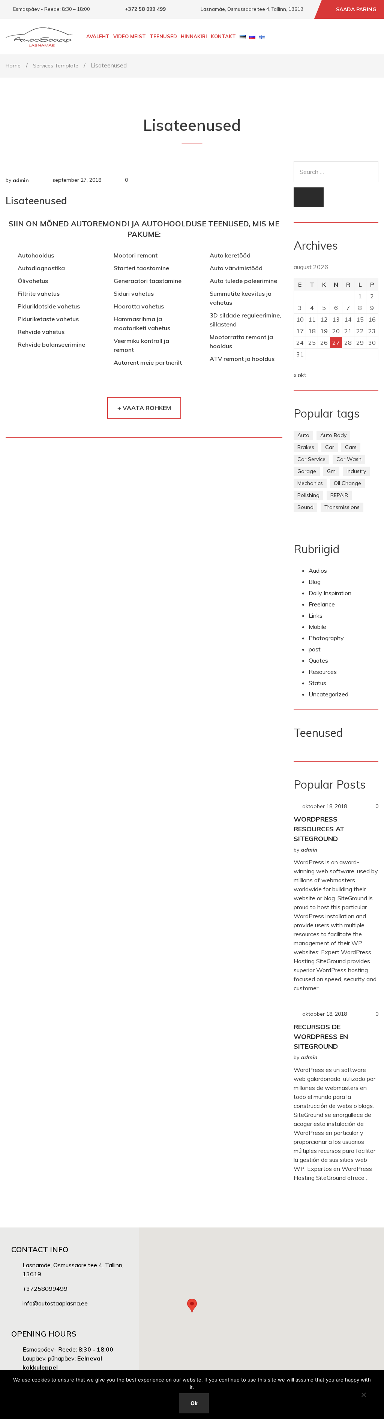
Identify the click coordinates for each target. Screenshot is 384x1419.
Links (315, 615)
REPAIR (339, 495)
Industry (356, 471)
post (315, 649)
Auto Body (333, 435)
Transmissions (342, 507)
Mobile (317, 626)
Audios (318, 570)
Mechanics (310, 483)
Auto (303, 435)
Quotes (318, 660)
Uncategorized (328, 694)
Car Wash (349, 459)
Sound (305, 507)
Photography (326, 638)
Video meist (129, 36)
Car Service (311, 459)
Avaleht (98, 36)
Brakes (305, 447)
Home (13, 65)
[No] (363, 1394)
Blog (315, 581)
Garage (306, 471)
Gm (331, 471)
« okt (300, 375)
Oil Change (347, 483)
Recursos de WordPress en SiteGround (321, 1036)
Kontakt (223, 36)
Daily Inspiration (330, 593)
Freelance (322, 604)
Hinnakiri (194, 36)
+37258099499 (45, 1288)
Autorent (126, 362)
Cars (351, 447)
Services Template (55, 65)
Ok (194, 1403)
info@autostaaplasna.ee (55, 1303)
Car (329, 447)
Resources (323, 671)
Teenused (163, 36)
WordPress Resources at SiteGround (319, 829)
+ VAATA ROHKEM (144, 408)
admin (21, 180)
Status (317, 683)
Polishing (308, 495)
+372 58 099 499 (145, 9)
